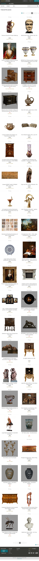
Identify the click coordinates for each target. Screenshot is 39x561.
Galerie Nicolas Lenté (9, 312)
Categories (10, 549)
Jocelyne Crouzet (29, 411)
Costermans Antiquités (29, 237)
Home (29, 550)
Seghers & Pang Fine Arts (29, 39)
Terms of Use (14, 557)
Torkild (29, 362)
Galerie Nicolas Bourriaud (29, 337)
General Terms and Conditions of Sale (21, 557)
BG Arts (29, 436)
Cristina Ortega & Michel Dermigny (9, 88)
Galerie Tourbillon (29, 113)
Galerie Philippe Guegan (29, 88)
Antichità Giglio (29, 287)
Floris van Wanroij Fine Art (29, 262)
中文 (32, 0)
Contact (30, 551)
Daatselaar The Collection (9, 39)
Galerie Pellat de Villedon (10, 511)
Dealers (18, 549)
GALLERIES (11, 3)
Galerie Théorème (10, 262)
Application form (3, 553)
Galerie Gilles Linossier (10, 287)
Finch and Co (29, 511)
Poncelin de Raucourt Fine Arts (10, 188)
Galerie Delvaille (10, 113)
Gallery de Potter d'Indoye (10, 163)
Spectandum (9, 237)
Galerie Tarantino (29, 312)
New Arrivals (2, 5)
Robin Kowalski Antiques (10, 362)
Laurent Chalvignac (9, 337)
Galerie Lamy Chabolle (10, 461)
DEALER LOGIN (4, 551)
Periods (10, 552)
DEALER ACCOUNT (3, 548)
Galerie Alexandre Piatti (29, 188)
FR (29, 0)
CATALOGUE (3, 3)
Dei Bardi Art (29, 461)
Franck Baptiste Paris (29, 138)
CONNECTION (36, 0)
